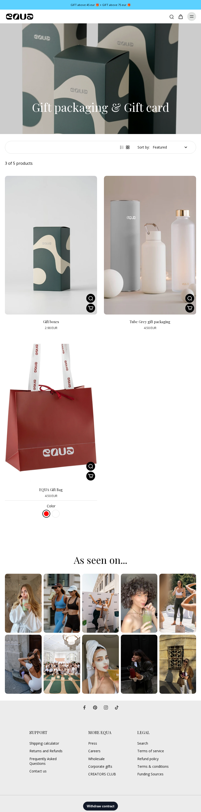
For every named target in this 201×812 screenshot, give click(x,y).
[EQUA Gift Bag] (51, 413)
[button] (90, 476)
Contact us (38, 771)
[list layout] (122, 147)
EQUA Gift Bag (51, 489)
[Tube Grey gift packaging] (150, 245)
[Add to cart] (90, 308)
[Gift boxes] (51, 245)
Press (92, 743)
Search (142, 743)
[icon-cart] (180, 16)
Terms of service (150, 751)
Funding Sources (150, 774)
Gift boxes (51, 321)
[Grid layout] (128, 147)
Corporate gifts (100, 766)
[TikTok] (116, 707)
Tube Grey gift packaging (150, 321)
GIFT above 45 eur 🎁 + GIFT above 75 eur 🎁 (101, 5)
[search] (171, 16)
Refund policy (148, 758)
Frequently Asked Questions (43, 761)
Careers (94, 751)
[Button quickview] (90, 298)
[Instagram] (105, 707)
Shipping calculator (44, 743)
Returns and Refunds (46, 751)
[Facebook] (84, 707)
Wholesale (96, 758)
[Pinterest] (95, 707)
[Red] (46, 513)
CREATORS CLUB (102, 774)
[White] (55, 513)
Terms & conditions (153, 766)
